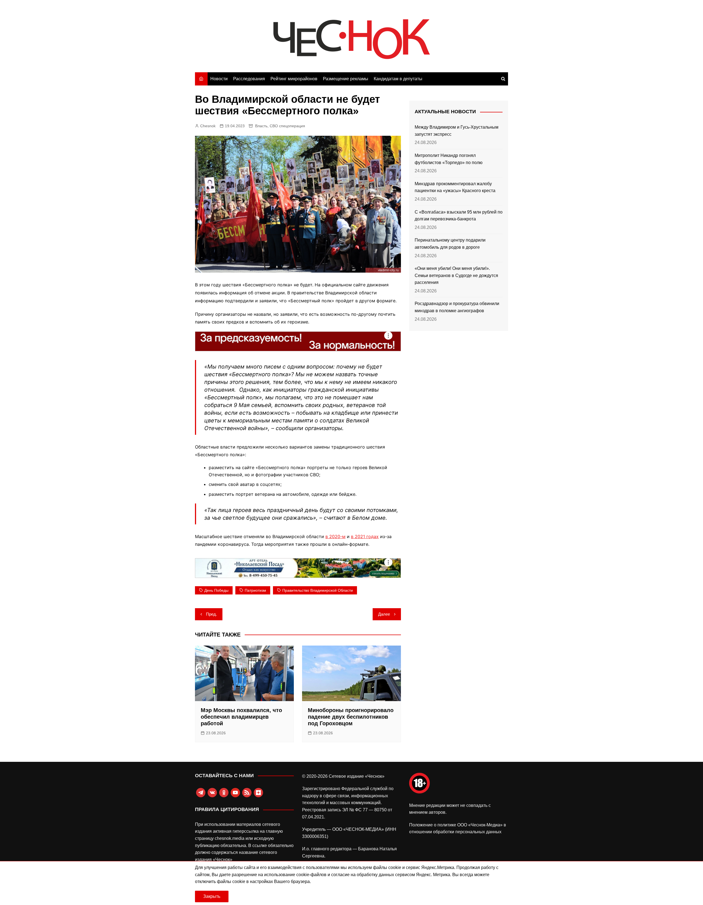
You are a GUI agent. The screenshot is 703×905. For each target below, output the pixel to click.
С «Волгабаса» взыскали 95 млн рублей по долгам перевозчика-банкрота (459, 216)
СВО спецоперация (287, 126)
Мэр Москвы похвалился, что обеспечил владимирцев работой (241, 716)
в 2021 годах (365, 536)
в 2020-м (335, 536)
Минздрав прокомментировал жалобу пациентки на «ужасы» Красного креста (455, 187)
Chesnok (208, 126)
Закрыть (211, 896)
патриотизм (255, 590)
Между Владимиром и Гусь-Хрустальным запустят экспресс (456, 131)
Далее (384, 614)
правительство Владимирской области (317, 590)
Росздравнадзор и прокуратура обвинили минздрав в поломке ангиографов (457, 307)
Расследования (249, 78)
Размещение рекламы (345, 78)
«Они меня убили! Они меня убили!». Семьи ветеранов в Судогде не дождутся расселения (456, 275)
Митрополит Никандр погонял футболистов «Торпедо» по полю (448, 159)
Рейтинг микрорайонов (293, 78)
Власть (261, 126)
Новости (219, 78)
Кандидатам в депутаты (398, 78)
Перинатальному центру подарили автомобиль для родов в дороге (450, 244)
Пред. (211, 614)
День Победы (216, 590)
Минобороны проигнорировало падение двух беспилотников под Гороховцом (351, 716)
